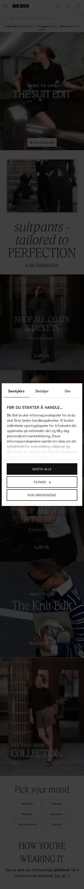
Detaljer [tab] (42, 391)
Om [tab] (67, 391)
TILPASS (40, 482)
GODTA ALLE (42, 469)
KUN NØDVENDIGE (42, 495)
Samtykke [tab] (16, 391)
